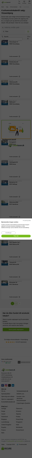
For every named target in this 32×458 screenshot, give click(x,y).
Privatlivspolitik (27, 220)
